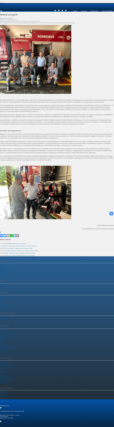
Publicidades (2, 344)
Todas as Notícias (3, 284)
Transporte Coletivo (4, 276)
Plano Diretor (3, 346)
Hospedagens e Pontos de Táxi (6, 269)
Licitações (2, 343)
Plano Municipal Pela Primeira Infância (8, 347)
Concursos (2, 334)
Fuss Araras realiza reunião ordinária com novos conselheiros (21, 246)
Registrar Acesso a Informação (6, 307)
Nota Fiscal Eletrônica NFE (6, 380)
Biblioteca (2, 391)
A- (3, 3)
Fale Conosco (3, 308)
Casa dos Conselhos (4, 392)
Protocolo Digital (3, 361)
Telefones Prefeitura (4, 350)
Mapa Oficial (3, 271)
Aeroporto (2, 264)
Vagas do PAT (3, 351)
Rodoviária (2, 273)
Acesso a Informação (4, 331)
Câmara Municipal (4, 265)
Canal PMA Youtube (4, 286)
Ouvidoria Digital (3, 371)
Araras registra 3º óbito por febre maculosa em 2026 (19, 248)
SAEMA (2, 300)
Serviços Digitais (107, 11)
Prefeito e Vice (3, 296)
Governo (84, 11)
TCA (1, 301)
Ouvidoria (2, 305)
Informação (94, 11)
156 (1, 369)
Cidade (75, 11)
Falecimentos (3, 339)
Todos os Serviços (4, 383)
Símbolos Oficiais (4, 275)
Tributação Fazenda (4, 318)
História (1, 268)
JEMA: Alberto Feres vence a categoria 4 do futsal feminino (20, 253)
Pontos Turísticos (3, 272)
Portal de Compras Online (5, 375)
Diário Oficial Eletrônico (5, 379)
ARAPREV (2, 299)
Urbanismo (2, 319)
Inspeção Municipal (4, 376)
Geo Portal (2, 372)
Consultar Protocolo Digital (6, 363)
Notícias (1, 342)
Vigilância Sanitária (4, 396)
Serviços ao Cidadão (4, 368)
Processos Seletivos (4, 335)
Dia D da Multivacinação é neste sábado (16, 243)
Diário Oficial (3, 336)
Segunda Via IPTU (4, 365)
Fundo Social (3, 303)
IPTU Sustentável (3, 340)
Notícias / (2, 18)
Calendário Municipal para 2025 (7, 332)
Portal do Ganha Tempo (5, 364)
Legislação (2, 304)
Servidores (2, 381)
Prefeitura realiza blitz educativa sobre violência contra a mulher (22, 250)
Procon (1, 373)
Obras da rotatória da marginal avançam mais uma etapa (20, 255)
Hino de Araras (3, 267)
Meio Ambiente (3, 394)
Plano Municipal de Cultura (6, 348)
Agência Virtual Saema (5, 377)
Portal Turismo (3, 395)
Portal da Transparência (5, 330)
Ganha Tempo (3, 316)
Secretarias (2, 297)
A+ (1, 3)
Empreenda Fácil (3, 338)
